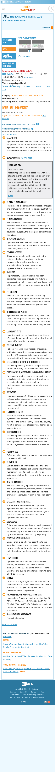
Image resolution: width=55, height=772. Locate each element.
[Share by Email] (45, 702)
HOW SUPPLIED (12, 558)
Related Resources (7, 56)
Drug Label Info (7, 41)
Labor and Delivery (15, 412)
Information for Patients (17, 311)
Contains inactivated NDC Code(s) (17, 71)
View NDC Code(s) (10, 671)
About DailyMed (21, 689)
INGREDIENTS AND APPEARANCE (19, 614)
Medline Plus (8, 656)
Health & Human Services (34, 697)
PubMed (31, 656)
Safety (6, 48)
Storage (10, 578)
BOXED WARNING (13, 157)
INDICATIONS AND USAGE (16, 238)
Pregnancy (11, 392)
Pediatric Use (12, 451)
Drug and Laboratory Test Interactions (23, 362)
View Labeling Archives (13, 668)
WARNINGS (11, 272)
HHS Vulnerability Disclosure (33, 695)
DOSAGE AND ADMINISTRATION (18, 538)
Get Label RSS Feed (40, 668)
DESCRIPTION (12, 137)
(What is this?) (26, 158)
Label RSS (46, 27)
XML (33, 124)
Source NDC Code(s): (11, 86)
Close (10, 196)
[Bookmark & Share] (49, 702)
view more (28, 77)
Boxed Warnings (10, 644)
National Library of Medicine (19, 2)
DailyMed (27, 8)
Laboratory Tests (14, 331)
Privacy (34, 692)
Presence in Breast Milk (20, 647)
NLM (18, 697)
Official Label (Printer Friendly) (16, 129)
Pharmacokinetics (14, 219)
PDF (28, 124)
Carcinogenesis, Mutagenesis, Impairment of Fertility (29, 372)
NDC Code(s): (8, 74)
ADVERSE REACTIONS (15, 482)
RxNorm (27, 668)
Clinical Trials (21, 656)
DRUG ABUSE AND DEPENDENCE (19, 501)
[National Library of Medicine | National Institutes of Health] (27, 684)
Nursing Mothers (14, 432)
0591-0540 (26, 86)
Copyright (23, 692)
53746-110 (37, 86)
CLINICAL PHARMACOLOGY (17, 202)
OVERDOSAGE (12, 521)
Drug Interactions (14, 345)
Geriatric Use (12, 462)
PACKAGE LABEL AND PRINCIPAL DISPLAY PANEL (24, 594)
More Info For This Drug (8, 65)
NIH (11, 697)
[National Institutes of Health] (4, 2)
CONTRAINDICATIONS (14, 252)
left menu (7, 636)
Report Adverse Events (28, 644)
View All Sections (9, 134)
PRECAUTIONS (12, 292)
